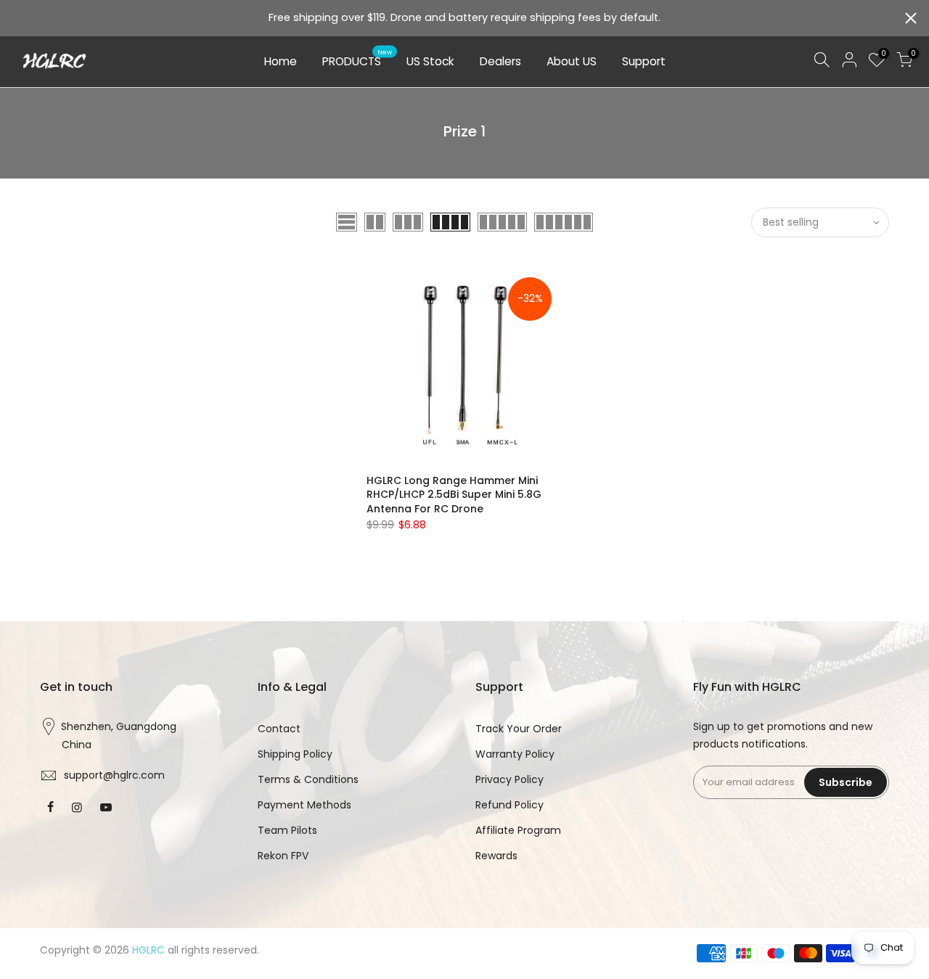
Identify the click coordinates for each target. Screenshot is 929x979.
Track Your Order (518, 728)
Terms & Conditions (308, 779)
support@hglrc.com (114, 775)
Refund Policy (509, 805)
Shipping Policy (295, 754)
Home (280, 61)
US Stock (430, 61)
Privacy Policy (509, 779)
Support (644, 61)
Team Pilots (287, 830)
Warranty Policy (514, 754)
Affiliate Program (518, 830)
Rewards (496, 855)
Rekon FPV (283, 855)
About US (572, 61)
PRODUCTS (357, 59)
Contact (279, 728)
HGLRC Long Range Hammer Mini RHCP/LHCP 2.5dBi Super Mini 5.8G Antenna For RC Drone (454, 495)
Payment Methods (304, 805)
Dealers (500, 61)
